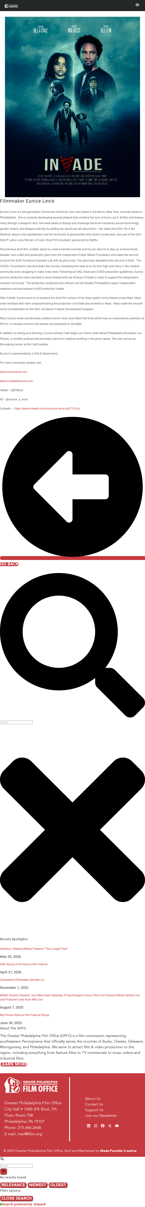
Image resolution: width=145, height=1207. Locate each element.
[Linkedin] (88, 1125)
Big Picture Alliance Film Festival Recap (24, 1015)
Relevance (13, 1185)
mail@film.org (30, 1134)
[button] (137, 5)
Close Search (16, 1198)
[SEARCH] (72, 1162)
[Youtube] (116, 1125)
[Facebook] (102, 1125)
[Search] (72, 716)
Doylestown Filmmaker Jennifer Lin (22, 979)
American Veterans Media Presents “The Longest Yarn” (34, 948)
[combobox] (16, 722)
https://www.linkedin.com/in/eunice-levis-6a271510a (47, 408)
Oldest (58, 1185)
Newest (37, 1185)
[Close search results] (3, 1171)
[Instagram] (95, 1125)
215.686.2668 (29, 1128)
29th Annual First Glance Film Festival (23, 964)
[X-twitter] (109, 1125)
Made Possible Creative (118, 1151)
